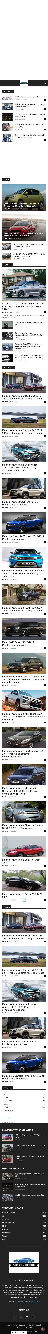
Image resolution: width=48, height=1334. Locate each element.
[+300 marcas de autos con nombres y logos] (7, 98)
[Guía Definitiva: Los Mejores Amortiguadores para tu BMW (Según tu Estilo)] (7, 336)
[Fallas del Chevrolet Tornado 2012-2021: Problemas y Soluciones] (24, 523)
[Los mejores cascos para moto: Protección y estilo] (7, 325)
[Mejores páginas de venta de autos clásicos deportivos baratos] (7, 106)
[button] (3, 83)
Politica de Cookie (11, 1325)
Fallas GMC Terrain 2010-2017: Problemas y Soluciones (18, 643)
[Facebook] (4, 1118)
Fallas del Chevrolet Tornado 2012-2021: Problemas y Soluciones (23, 537)
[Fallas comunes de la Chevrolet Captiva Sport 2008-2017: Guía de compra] (24, 812)
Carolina (7, 208)
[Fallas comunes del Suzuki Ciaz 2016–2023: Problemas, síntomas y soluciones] (24, 382)
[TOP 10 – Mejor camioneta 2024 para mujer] (7, 1137)
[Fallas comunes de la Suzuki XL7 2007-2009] (24, 880)
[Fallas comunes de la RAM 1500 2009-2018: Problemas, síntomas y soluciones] (24, 594)
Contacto (22, 1325)
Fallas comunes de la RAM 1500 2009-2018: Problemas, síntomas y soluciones (23, 609)
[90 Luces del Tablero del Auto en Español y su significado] (7, 117)
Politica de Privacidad (34, 1325)
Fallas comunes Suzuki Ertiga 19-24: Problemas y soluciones (21, 503)
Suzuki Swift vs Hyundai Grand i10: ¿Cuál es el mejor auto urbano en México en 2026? (23, 306)
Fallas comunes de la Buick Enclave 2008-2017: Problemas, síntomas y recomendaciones (24, 754)
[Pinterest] (27, 1317)
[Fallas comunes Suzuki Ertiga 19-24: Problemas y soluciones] (24, 488)
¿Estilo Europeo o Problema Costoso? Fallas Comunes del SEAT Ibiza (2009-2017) (23, 204)
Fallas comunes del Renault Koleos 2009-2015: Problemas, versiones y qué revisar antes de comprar (23, 679)
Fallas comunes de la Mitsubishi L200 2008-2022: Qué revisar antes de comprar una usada (23, 717)
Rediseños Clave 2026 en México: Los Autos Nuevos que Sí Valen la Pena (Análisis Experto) (28, 346)
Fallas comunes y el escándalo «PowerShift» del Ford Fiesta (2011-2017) (23, 234)
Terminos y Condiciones (24, 1327)
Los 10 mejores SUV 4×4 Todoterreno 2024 (30, 1145)
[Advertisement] (24, 15)
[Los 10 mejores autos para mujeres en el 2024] (7, 1159)
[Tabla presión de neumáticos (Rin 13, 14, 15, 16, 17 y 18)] (7, 127)
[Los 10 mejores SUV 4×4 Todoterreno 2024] (7, 1148)
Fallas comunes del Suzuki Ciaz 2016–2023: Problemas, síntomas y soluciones (23, 397)
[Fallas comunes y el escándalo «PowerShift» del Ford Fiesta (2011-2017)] (24, 227)
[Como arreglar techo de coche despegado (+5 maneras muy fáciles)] (7, 138)
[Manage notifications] (43, 1329)
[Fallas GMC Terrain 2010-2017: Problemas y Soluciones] (24, 629)
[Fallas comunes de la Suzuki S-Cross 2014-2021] (24, 846)
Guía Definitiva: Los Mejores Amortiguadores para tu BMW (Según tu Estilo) (29, 335)
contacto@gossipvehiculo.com (29, 1302)
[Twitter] (9, 1118)
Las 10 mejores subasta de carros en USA (29, 1195)
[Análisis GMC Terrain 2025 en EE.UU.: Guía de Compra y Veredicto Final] (6, 256)
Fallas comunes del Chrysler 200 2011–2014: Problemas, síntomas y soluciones (23, 431)
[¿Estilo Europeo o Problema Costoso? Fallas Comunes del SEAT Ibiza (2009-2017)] (24, 197)
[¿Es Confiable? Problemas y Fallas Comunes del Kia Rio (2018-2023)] (6, 246)
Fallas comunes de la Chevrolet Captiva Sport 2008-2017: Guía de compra (22, 826)
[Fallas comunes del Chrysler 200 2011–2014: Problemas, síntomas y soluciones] (24, 417)
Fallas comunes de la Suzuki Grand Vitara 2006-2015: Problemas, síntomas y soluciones (23, 573)
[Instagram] (21, 1317)
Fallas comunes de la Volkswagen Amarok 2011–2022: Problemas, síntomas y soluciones (19, 467)
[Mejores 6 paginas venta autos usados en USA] (7, 1176)
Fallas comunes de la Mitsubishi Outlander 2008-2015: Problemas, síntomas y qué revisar (19, 791)
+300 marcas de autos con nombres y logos (30, 97)
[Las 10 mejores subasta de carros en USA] (7, 1197)
